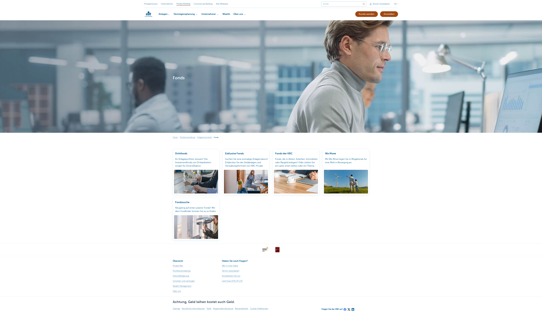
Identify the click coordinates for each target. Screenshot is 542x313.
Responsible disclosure (223, 309)
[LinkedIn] (352, 308)
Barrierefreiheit (241, 309)
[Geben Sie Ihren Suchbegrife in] (363, 3)
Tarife (208, 309)
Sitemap (176, 309)
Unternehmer (167, 4)
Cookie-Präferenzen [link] (259, 309)
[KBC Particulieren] (148, 14)
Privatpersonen (151, 4)
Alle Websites (222, 4)
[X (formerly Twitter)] (348, 308)
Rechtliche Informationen (193, 309)
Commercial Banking (203, 4)
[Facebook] (345, 308)
